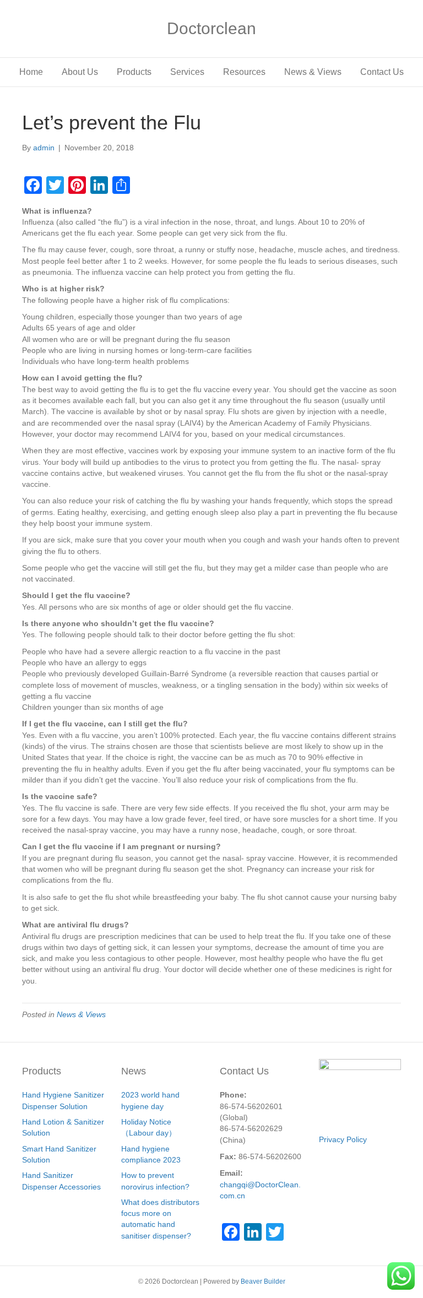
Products (134, 72)
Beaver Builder (263, 1281)
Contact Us (382, 72)
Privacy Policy (343, 1139)
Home (31, 72)
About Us (80, 72)
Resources (244, 72)
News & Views (312, 72)
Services (187, 72)
